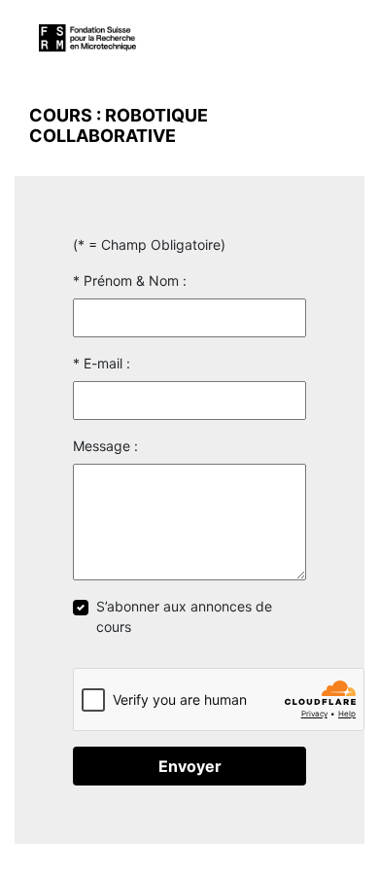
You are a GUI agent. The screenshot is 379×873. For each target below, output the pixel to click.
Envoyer (190, 766)
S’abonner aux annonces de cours (184, 616)
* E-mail (97, 363)
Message (101, 445)
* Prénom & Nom (126, 280)
